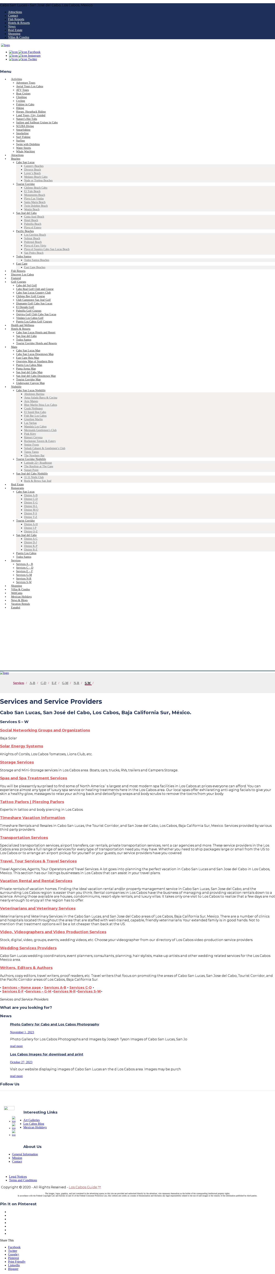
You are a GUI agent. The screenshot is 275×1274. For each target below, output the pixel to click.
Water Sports (23, 147)
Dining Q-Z (31, 531)
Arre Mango (31, 401)
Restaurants (17, 488)
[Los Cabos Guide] (5, 45)
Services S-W (89, 991)
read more (16, 1046)
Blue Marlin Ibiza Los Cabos (40, 404)
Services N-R (23, 578)
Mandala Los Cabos (35, 426)
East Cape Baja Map (27, 357)
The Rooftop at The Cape (38, 466)
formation (55, 817)
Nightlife (16, 386)
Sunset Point (31, 470)
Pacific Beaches (25, 231)
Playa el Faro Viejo (35, 245)
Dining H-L (31, 506)
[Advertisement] (137, 640)
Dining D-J (30, 542)
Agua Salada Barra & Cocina (40, 397)
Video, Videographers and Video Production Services (53, 932)
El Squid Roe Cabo (35, 412)
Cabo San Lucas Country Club (33, 292)
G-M (65, 683)
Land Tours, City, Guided (30, 115)
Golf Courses (18, 281)
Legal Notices (18, 1176)
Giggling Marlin (33, 419)
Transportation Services (24, 837)
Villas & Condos (18, 37)
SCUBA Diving (25, 126)
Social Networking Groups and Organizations (45, 730)
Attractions (15, 12)
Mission (17, 1158)
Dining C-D (31, 498)
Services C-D (80, 987)
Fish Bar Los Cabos (35, 415)
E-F (54, 683)
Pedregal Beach (33, 241)
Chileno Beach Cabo (35, 187)
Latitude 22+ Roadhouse (38, 462)
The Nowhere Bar (34, 455)
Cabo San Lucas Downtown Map (35, 354)
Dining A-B (30, 495)
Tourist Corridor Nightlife (31, 459)
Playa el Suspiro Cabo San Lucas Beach (46, 249)
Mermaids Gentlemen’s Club (40, 430)
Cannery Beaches (33, 165)
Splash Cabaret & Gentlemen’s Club (44, 448)
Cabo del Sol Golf (26, 285)
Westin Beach (31, 209)
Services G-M (24, 574)
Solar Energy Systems (21, 746)
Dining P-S (30, 513)
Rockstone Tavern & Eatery (40, 441)
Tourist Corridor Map (28, 379)
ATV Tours (22, 89)
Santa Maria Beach (34, 202)
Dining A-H (31, 524)
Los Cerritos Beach (35, 234)
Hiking (20, 108)
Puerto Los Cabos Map (29, 365)
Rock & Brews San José (37, 480)
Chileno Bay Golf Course (30, 296)
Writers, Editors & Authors (26, 967)
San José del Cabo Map (29, 372)
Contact (13, 15)
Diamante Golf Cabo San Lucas (34, 303)
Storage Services (17, 762)
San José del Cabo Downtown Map (36, 375)
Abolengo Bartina (34, 394)
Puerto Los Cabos (26, 553)
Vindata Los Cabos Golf (29, 318)
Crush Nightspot (33, 408)
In (42, 817)
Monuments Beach (34, 194)
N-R (76, 683)
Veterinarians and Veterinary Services (37, 908)
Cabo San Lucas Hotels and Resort (35, 332)
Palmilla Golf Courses (28, 310)
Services (16, 560)
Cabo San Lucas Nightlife (30, 390)
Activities (16, 79)
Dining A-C (30, 538)
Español (15, 607)
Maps (14, 346)
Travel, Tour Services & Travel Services (38, 861)
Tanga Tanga (31, 451)
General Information (25, 1154)
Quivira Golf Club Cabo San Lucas (36, 314)
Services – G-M (38, 991)
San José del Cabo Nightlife (32, 473)
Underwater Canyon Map (30, 383)
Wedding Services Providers (28, 948)
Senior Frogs (31, 444)
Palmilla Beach (32, 223)
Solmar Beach (32, 238)
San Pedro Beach (33, 252)
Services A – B (24, 564)
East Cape (21, 263)
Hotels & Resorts (19, 23)
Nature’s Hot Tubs (26, 118)
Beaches (15, 158)
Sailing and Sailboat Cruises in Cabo (37, 122)
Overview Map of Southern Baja (34, 361)
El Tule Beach (32, 191)
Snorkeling (22, 133)
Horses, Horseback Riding (31, 111)
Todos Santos (23, 256)
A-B (32, 683)
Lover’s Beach (32, 173)
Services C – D (24, 567)
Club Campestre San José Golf (33, 299)
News (12, 26)
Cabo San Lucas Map (28, 350)
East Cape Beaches (34, 267)
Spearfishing (23, 129)
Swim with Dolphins (28, 144)
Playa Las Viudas (34, 198)
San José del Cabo (26, 213)
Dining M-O (31, 509)
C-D (43, 683)
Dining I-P (30, 527)
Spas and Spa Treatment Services (33, 778)
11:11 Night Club (34, 477)
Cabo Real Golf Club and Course (35, 289)
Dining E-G (31, 502)
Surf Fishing (23, 137)
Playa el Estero (32, 227)
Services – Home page (22, 987)
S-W (88, 683)
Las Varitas (30, 422)
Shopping (14, 33)
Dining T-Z (30, 517)
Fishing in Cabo (25, 104)
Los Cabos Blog (33, 1123)
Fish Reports (16, 19)
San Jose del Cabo (26, 336)
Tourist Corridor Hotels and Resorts (36, 343)
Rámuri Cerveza (33, 437)
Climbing (21, 97)
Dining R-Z (30, 549)
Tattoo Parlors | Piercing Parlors (32, 801)
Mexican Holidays (35, 1127)
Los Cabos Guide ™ (85, 1187)
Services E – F (24, 571)
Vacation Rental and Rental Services (36, 880)
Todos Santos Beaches (36, 260)
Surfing (20, 140)
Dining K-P (30, 546)
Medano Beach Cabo (36, 176)
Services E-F (13, 991)
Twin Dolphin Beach (36, 205)
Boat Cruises (23, 93)
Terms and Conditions (23, 1180)
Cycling (20, 100)
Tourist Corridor (25, 184)
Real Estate (15, 30)
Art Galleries (31, 1120)
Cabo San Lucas (25, 162)
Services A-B (55, 987)
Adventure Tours (25, 82)
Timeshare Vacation (20, 817)
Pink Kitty (30, 433)
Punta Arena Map (26, 368)
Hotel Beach (31, 220)
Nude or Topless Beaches (38, 180)
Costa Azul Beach (34, 216)
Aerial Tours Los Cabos (29, 86)
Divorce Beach (32, 169)
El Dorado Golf (25, 307)
